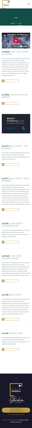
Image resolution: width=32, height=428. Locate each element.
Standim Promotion (16, 422)
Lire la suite (12, 81)
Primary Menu (28, 4)
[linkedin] (16, 378)
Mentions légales (24, 420)
